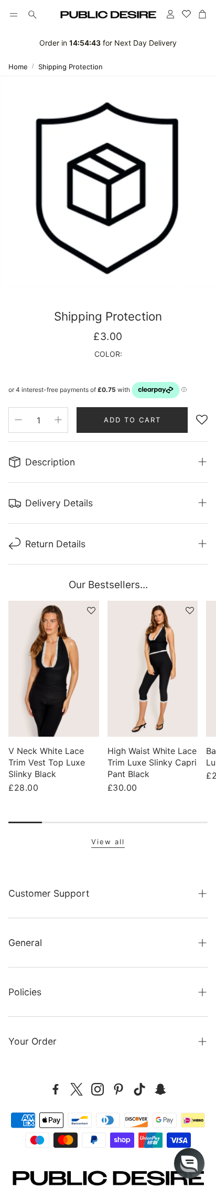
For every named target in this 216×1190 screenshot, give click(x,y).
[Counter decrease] (18, 419)
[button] (13, 14)
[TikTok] (139, 1089)
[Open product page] (53, 669)
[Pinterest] (118, 1089)
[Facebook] (55, 1089)
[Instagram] (97, 1089)
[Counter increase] (58, 419)
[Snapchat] (160, 1089)
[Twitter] (76, 1089)
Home (18, 66)
